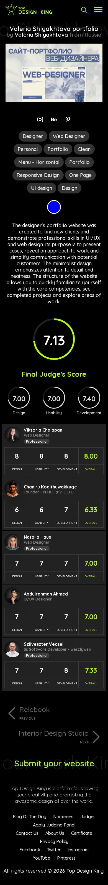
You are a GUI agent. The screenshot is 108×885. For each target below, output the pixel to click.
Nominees (63, 816)
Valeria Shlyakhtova (41, 34)
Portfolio (58, 149)
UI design (41, 188)
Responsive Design (38, 175)
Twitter (54, 849)
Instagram (78, 849)
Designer (33, 136)
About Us (54, 833)
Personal (28, 149)
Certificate (81, 833)
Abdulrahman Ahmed (46, 594)
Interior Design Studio (54, 736)
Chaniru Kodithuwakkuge (50, 487)
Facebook (29, 849)
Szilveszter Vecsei (43, 644)
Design (69, 188)
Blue (54, 207)
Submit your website (54, 763)
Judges (88, 816)
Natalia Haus (37, 537)
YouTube (41, 858)
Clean (84, 149)
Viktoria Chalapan (43, 430)
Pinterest (66, 858)
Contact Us (27, 833)
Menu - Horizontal (39, 162)
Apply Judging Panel (54, 825)
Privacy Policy (54, 841)
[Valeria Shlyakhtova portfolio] (54, 100)
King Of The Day (29, 816)
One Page (80, 175)
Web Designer (69, 136)
